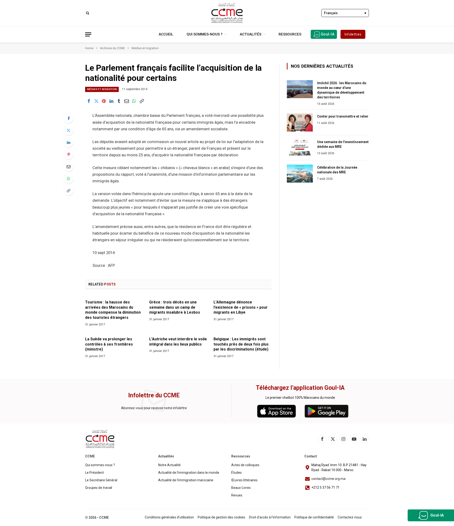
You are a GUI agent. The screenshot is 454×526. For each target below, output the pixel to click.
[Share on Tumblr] (118, 101)
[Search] (87, 13)
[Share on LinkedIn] (111, 101)
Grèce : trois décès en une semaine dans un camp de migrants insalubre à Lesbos (174, 307)
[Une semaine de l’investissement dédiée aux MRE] (300, 148)
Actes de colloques (245, 465)
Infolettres (353, 34)
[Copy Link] (141, 101)
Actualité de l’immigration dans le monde (188, 472)
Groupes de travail (98, 488)
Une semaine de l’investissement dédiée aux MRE (343, 144)
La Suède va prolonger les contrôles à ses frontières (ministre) (109, 344)
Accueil (166, 34)
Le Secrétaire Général (101, 480)
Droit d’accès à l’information (270, 517)
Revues (236, 495)
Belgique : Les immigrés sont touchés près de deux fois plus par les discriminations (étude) (241, 344)
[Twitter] (68, 130)
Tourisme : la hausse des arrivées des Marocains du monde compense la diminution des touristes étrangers (113, 310)
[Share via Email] (126, 101)
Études (236, 472)
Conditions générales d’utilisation (169, 517)
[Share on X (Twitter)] (96, 101)
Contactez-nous (350, 517)
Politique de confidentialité (314, 517)
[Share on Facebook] (88, 101)
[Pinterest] (68, 154)
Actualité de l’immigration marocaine (185, 480)
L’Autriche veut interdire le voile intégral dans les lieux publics (178, 341)
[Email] (68, 166)
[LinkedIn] (68, 142)
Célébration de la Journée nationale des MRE (337, 170)
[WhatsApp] (68, 178)
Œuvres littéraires (244, 480)
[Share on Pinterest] (103, 101)
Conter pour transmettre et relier (342, 116)
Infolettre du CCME (154, 395)
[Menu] (88, 34)
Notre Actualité (169, 465)
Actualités (250, 34)
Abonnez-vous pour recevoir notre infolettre (154, 408)
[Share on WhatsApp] (134, 101)
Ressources (290, 34)
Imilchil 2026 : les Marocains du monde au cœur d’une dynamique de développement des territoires (341, 90)
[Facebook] (68, 118)
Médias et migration (102, 89)
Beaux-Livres (241, 488)
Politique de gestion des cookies (221, 517)
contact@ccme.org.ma (328, 479)
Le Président (94, 472)
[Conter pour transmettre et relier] (300, 123)
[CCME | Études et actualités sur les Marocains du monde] (227, 13)
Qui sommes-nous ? (205, 34)
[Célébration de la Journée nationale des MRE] (300, 174)
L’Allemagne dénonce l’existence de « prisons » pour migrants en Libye (241, 307)
